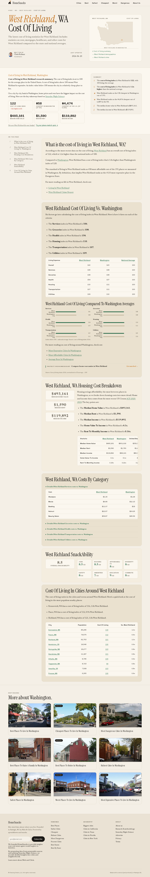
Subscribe (38, 839)
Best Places (55, 826)
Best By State (56, 848)
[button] (91, 366)
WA (16, 10)
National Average (128, 260)
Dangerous (125, 3)
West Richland (25, 10)
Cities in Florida (89, 835)
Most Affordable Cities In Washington (65, 355)
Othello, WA (52, 659)
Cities (78, 3)
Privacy (118, 838)
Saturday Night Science (54, 97)
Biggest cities (88, 826)
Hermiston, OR (53, 644)
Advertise (119, 835)
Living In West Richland (58, 188)
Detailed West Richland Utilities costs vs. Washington (67, 540)
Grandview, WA (54, 654)
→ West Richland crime (100, 57)
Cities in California (90, 829)
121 (106, 640)
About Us (136, 3)
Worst (114, 3)
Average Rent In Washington (61, 359)
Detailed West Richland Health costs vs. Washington (66, 529)
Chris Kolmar (19, 54)
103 (106, 649)
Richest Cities (56, 835)
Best (87, 3)
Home (10, 10)
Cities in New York (90, 838)
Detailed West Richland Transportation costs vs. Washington (70, 534)
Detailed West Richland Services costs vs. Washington (67, 487)
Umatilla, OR (53, 669)
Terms (118, 842)
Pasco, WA (52, 635)
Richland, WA (53, 640)
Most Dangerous (57, 838)
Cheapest (105, 3)
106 (106, 644)
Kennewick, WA (54, 630)
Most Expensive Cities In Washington (64, 351)
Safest (95, 3)
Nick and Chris (28, 860)
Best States (55, 845)
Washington (62, 160)
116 (106, 630)
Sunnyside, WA (54, 649)
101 (106, 654)
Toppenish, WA (54, 664)
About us (119, 826)
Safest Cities (55, 829)
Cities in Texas (88, 832)
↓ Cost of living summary (101, 51)
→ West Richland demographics (104, 54)
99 (107, 664)
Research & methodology (125, 829)
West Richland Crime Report (61, 192)
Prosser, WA (52, 673)
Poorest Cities (56, 842)
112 (106, 635)
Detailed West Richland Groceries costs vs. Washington (68, 523)
